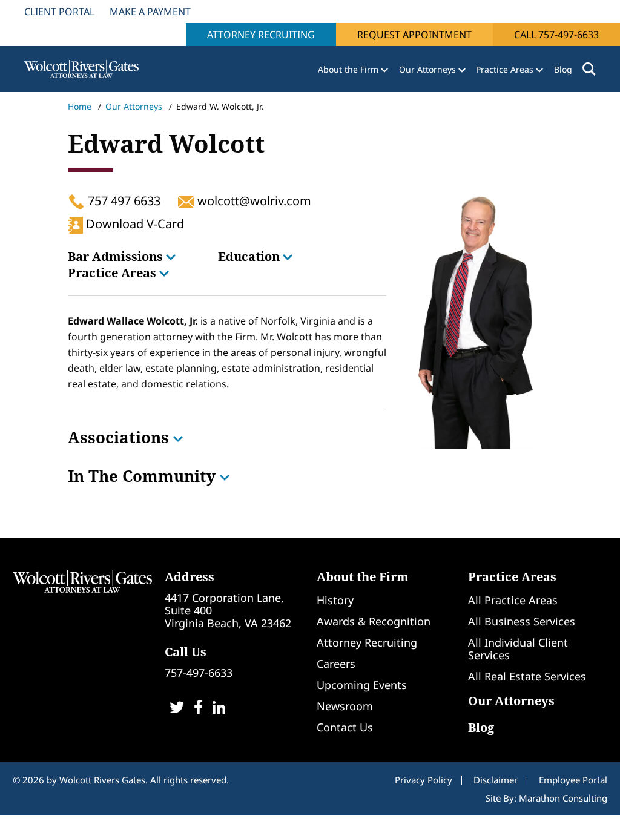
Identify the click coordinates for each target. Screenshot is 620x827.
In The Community (144, 476)
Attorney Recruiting (261, 34)
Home (79, 106)
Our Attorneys (133, 106)
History (335, 600)
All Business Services (521, 621)
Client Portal (59, 11)
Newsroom (345, 706)
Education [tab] (250, 256)
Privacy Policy (423, 780)
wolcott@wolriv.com (252, 201)
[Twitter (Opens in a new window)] (177, 708)
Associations (120, 437)
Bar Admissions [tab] (117, 256)
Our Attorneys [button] (428, 69)
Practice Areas (512, 576)
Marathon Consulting (563, 798)
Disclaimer (495, 780)
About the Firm (363, 576)
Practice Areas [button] (506, 69)
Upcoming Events (362, 684)
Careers (336, 663)
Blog (563, 69)
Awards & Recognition (373, 621)
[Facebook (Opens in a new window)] (198, 708)
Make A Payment (150, 11)
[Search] (589, 69)
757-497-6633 (198, 672)
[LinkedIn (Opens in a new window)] (219, 709)
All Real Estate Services (527, 676)
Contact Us (345, 727)
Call (556, 34)
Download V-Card (133, 224)
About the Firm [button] (349, 69)
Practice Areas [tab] (113, 273)
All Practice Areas (513, 600)
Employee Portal (573, 780)
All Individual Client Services (518, 648)
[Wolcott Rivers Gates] (82, 581)
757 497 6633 (122, 201)
